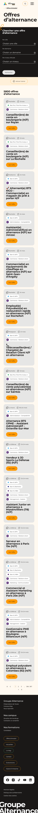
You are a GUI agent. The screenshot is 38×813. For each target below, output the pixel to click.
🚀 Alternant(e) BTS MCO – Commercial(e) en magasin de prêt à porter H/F (18, 193)
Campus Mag (8, 706)
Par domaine (6, 48)
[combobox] (19, 43)
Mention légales (9, 789)
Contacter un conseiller (11, 720)
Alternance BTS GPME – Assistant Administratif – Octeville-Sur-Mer (17, 424)
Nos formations (11, 727)
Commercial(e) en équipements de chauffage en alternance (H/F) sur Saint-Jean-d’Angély (19, 270)
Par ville (5, 39)
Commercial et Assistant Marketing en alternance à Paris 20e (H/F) (19, 592)
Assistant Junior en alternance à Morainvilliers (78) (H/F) (18, 508)
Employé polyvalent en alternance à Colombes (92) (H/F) (19, 668)
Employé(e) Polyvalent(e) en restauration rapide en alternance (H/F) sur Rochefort (18, 310)
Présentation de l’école (11, 704)
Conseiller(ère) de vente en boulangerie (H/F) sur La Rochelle (17, 155)
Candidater (7, 730)
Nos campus (10, 715)
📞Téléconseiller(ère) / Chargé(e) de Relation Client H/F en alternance (18, 350)
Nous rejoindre (8, 708)
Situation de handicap (11, 718)
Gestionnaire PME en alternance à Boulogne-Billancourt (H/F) (17, 632)
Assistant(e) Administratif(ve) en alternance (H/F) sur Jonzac (19, 231)
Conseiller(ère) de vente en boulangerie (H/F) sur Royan (17, 118)
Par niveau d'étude (8, 57)
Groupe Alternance (13, 701)
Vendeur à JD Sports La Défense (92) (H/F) (17, 460)
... (4, 8)
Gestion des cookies (10, 795)
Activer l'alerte (20, 81)
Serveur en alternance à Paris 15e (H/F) (17, 544)
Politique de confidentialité (13, 792)
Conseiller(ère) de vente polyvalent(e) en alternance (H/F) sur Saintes (18, 388)
